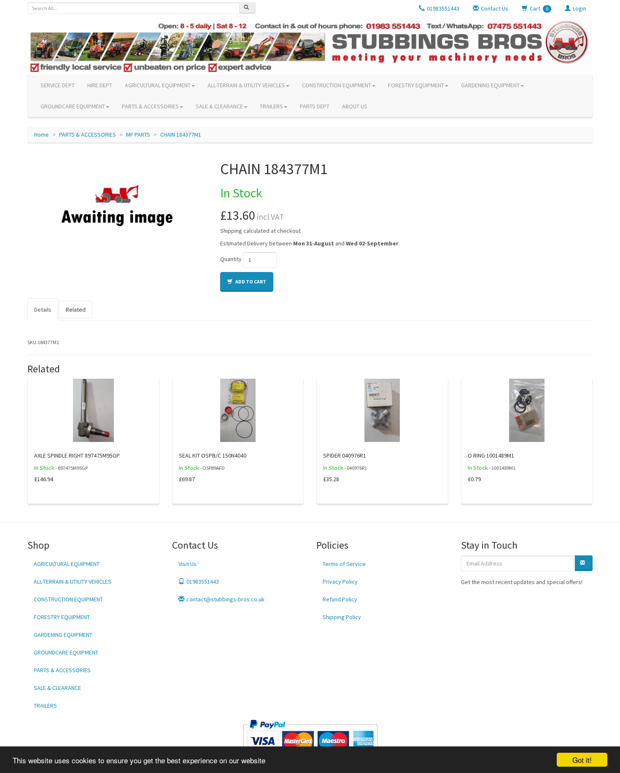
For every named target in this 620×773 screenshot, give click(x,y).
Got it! (582, 759)
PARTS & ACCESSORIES (150, 106)
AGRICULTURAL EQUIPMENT (158, 85)
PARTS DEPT (314, 106)
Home (41, 134)
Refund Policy (340, 599)
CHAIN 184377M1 (180, 134)
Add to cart (250, 281)
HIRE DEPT (99, 85)
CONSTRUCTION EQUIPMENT (336, 85)
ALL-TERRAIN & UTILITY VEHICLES (246, 85)
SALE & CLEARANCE (219, 106)
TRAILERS (271, 106)
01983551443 (202, 581)
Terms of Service (344, 564)
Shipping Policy (342, 617)
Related (76, 309)
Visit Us (187, 564)
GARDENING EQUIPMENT (490, 85)
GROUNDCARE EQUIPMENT (72, 106)
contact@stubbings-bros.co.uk (225, 599)
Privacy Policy (340, 581)
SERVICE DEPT (57, 85)
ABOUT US (354, 106)
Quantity (231, 259)
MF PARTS (138, 134)
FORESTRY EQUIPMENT (416, 85)
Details (42, 309)
